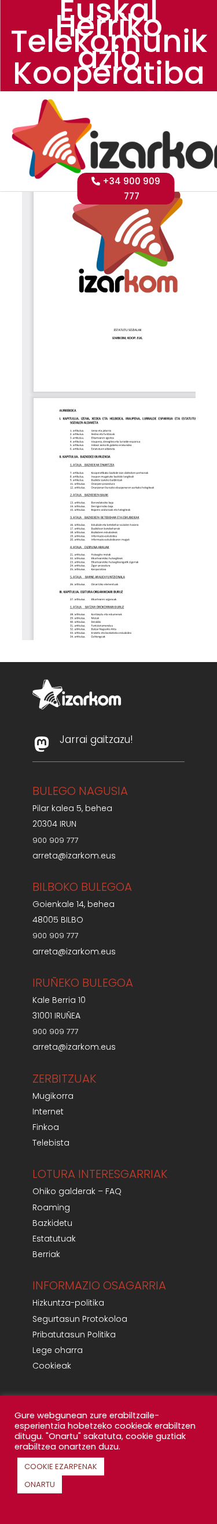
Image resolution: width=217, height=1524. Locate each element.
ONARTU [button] (39, 1484)
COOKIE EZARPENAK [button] (60, 1466)
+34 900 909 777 (131, 188)
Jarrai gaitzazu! (96, 739)
